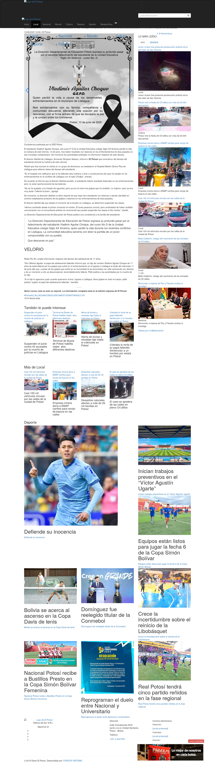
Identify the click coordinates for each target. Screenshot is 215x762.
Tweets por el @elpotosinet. (151, 330)
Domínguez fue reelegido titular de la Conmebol (103, 626)
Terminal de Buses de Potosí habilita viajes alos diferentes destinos (64, 315)
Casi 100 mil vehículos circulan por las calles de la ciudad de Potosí (35, 374)
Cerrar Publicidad (196, 741)
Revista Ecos (106, 24)
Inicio (26, 24)
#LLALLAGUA (37, 295)
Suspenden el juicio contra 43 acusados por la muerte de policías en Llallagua (36, 317)
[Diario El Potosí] (79, 1)
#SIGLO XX (79, 295)
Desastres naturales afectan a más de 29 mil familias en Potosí (92, 374)
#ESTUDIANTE (67, 295)
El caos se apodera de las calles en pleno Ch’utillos (122, 373)
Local (35, 24)
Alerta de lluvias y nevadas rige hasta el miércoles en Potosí (91, 315)
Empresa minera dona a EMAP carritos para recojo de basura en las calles (64, 376)
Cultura (69, 24)
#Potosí (27, 295)
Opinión (92, 24)
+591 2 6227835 (117, 738)
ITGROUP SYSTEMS (72, 760)
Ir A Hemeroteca (164, 33)
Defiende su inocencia (34, 537)
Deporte (81, 24)
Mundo (58, 24)
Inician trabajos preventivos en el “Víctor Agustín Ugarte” (164, 494)
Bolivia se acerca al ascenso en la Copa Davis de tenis (49, 627)
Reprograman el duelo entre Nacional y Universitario (105, 716)
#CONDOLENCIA (52, 295)
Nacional (47, 24)
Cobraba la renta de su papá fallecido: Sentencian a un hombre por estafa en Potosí (121, 317)
